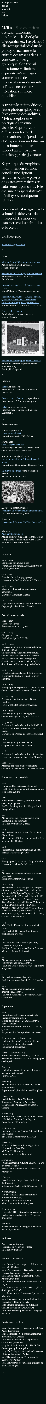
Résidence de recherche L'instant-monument (22, 510)
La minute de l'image (11, 470)
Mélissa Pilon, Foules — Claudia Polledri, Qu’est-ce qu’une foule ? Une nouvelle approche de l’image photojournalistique (21, 299)
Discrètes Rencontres (12, 311)
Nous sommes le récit (12, 433)
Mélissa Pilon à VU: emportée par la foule (21, 262)
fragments (6, 9)
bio (3, 12)
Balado (5, 386)
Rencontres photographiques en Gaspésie (21, 360)
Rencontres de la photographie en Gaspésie (22, 273)
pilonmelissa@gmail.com (13, 244)
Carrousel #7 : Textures (13, 444)
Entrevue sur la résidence (13, 398)
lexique (5, 15)
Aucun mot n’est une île (12, 534)
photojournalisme (10, 2)
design (5, 5)
